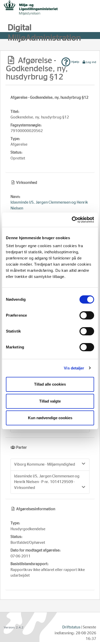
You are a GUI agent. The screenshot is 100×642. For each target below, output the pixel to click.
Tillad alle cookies (50, 384)
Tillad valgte (50, 401)
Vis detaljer (74, 368)
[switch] (86, 315)
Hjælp (75, 61)
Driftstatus (71, 627)
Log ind (91, 62)
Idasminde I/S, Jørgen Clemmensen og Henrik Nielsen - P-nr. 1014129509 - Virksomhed (46, 482)
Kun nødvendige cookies (50, 418)
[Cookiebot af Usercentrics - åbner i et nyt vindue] (72, 219)
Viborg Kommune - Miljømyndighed (44, 464)
